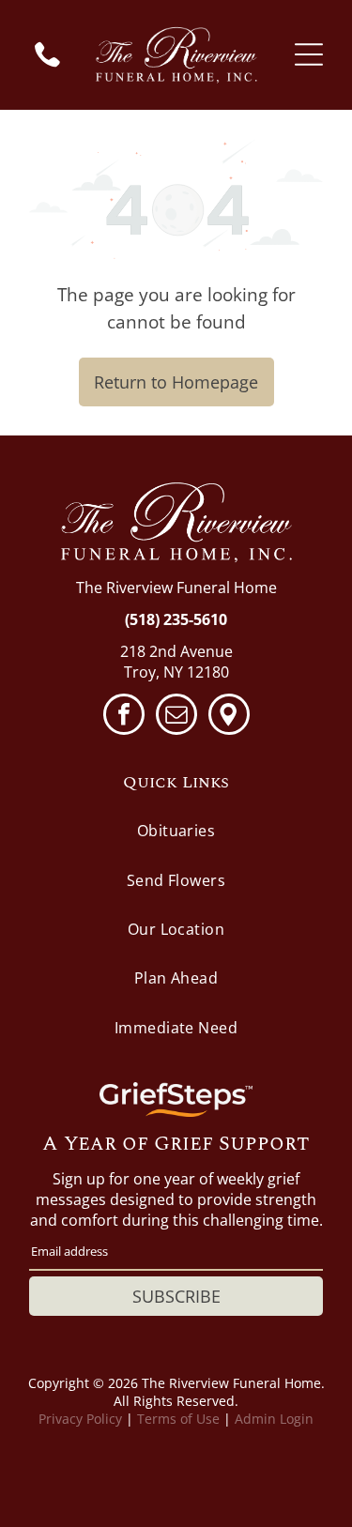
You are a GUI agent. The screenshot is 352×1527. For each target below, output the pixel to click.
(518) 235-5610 (176, 619)
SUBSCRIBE (176, 1296)
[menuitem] (176, 830)
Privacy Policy (80, 1419)
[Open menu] (309, 54)
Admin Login (274, 1419)
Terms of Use (178, 1419)
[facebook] (124, 717)
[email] (176, 717)
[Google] (229, 717)
